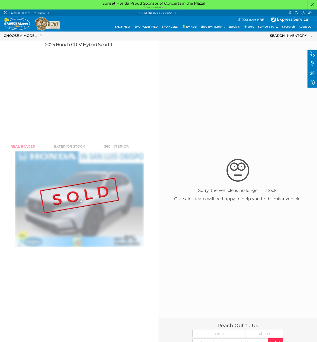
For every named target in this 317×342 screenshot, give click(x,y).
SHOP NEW (123, 26)
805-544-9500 (162, 12)
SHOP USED (170, 26)
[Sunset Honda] (32, 24)
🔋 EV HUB (189, 26)
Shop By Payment (213, 26)
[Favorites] (296, 13)
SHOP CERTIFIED (146, 26)
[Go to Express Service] (290, 19)
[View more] (49, 12)
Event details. (154, 7)
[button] (312, 4)
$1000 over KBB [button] (251, 20)
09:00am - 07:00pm (31, 13)
